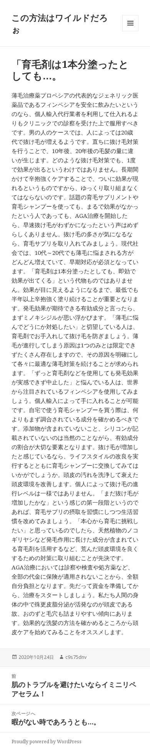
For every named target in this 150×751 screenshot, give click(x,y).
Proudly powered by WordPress (47, 741)
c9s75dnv (76, 657)
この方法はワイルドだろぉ (60, 23)
